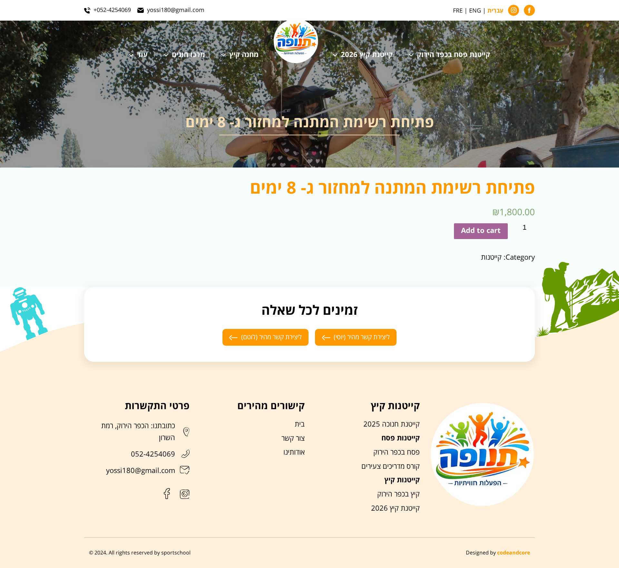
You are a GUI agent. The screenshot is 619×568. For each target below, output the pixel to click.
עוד (142, 55)
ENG (475, 10)
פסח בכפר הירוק (396, 452)
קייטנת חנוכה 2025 (391, 424)
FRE (458, 10)
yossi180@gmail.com (140, 471)
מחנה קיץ (244, 55)
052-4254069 (153, 454)
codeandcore (513, 553)
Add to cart (481, 230)
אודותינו (294, 452)
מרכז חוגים (188, 55)
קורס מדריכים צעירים (390, 466)
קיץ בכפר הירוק (398, 494)
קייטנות (491, 257)
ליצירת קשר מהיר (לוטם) (271, 337)
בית (300, 424)
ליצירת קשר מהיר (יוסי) (362, 337)
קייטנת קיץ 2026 (367, 55)
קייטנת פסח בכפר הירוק (453, 55)
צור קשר (293, 438)
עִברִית (495, 10)
